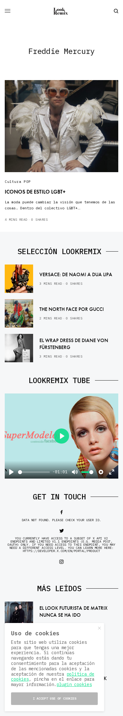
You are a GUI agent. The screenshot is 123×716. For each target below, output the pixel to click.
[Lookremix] (61, 11)
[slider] (34, 472)
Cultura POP (18, 181)
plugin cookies (74, 684)
